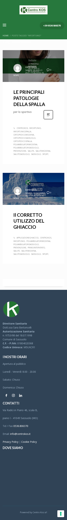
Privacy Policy (10, 441)
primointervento (36, 247)
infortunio (35, 128)
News (16, 75)
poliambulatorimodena (25, 144)
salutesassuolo (21, 154)
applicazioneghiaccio (28, 237)
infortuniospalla (22, 131)
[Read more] (48, 119)
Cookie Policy (29, 441)
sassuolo (36, 154)
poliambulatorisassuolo (26, 147)
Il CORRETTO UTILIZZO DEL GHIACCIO (28, 221)
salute (31, 151)
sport (45, 154)
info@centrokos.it (20, 434)
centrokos (31, 67)
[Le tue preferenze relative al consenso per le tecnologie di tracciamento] (60, 513)
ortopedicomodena (23, 135)
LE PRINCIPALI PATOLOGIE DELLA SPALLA (29, 98)
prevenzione (19, 151)
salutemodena (43, 151)
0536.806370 (20, 426)
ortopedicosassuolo (24, 138)
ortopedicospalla (22, 141)
